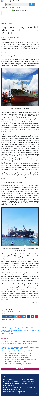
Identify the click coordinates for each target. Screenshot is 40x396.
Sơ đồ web (11, 7)
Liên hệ (18, 7)
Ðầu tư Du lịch (6, 23)
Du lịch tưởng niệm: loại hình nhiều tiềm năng (18, 363)
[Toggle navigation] (4, 13)
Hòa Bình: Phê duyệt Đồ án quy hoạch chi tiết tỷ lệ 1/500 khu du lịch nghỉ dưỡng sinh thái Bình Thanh (20, 347)
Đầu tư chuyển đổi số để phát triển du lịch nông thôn (17, 334)
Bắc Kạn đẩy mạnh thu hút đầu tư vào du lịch (18, 365)
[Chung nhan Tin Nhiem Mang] (28, 393)
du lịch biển (32, 311)
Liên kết (4, 7)
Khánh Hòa (10, 311)
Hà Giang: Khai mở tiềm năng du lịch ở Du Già (18, 353)
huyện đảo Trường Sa (21, 311)
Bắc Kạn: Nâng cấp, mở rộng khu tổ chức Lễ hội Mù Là (18, 328)
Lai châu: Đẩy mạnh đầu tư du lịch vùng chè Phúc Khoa (18, 351)
